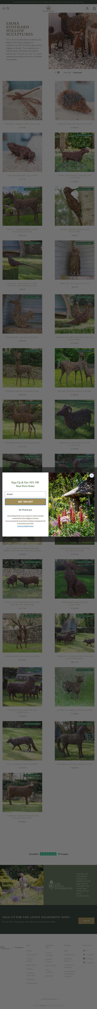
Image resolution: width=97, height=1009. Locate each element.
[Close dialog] (92, 475)
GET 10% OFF (25, 501)
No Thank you (25, 510)
